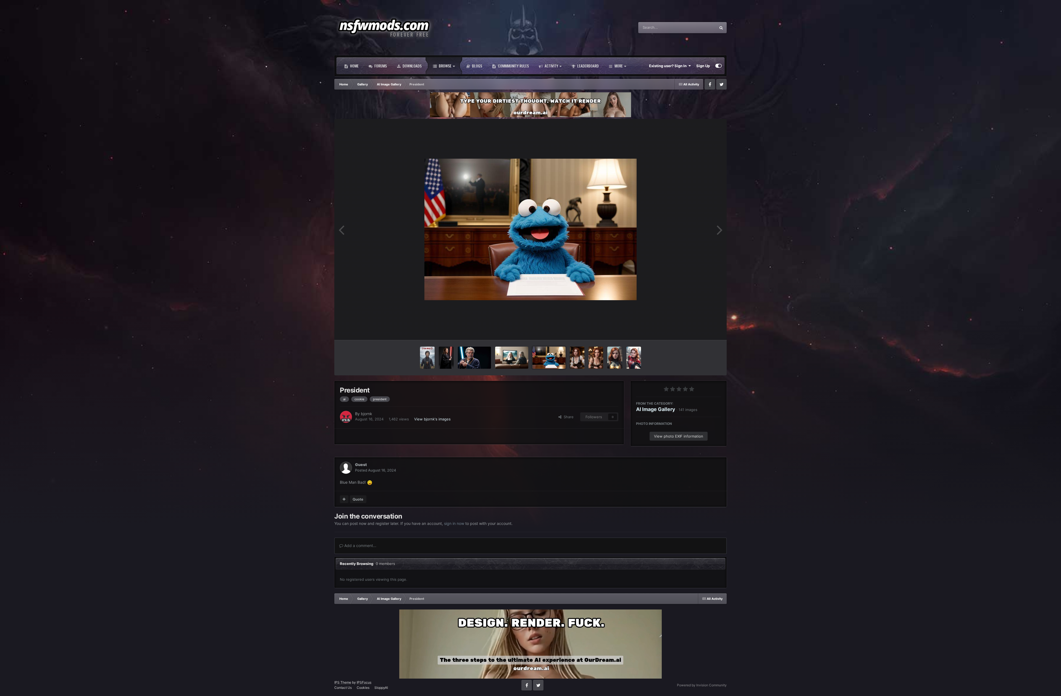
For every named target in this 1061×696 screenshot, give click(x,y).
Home (354, 66)
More (619, 66)
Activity (551, 66)
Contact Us (343, 687)
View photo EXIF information (678, 436)
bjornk (366, 413)
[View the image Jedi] (474, 358)
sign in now (454, 523)
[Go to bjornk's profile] (346, 417)
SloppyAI (381, 687)
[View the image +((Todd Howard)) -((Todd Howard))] (427, 358)
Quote (358, 499)
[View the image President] (549, 358)
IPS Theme (342, 682)
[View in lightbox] (530, 229)
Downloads (412, 66)
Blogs (476, 66)
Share (567, 417)
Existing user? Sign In (668, 66)
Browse (444, 66)
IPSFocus (364, 682)
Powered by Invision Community (702, 685)
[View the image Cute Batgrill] (614, 358)
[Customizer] (718, 65)
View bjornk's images (432, 419)
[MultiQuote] (344, 499)
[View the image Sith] (446, 358)
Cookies (363, 687)
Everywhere (699, 27)
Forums (380, 66)
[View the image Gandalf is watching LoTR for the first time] (511, 358)
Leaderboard (587, 66)
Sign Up (703, 66)
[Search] (721, 27)
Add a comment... (359, 545)
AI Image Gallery (655, 409)
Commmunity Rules (513, 66)
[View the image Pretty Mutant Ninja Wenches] (577, 358)
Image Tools (704, 330)
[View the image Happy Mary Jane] (633, 358)
